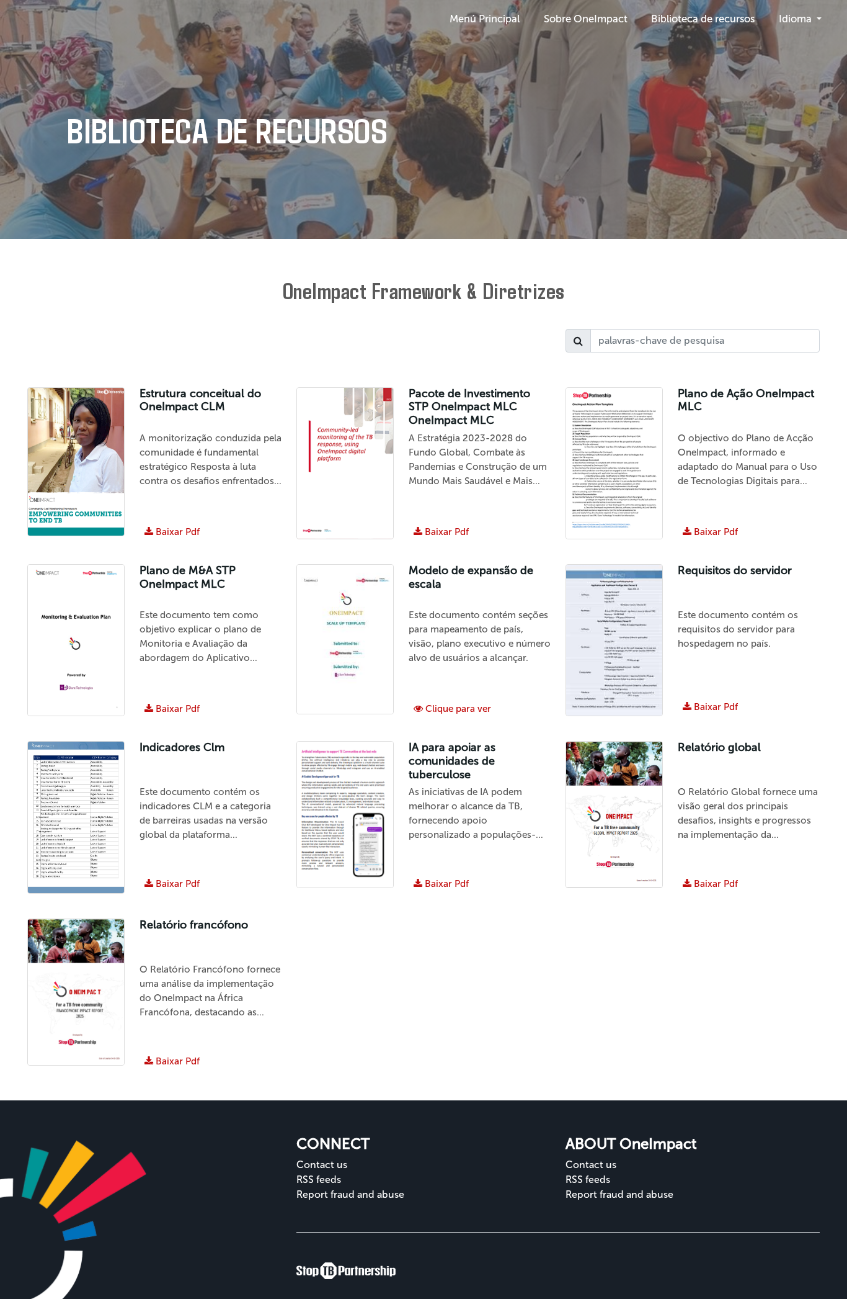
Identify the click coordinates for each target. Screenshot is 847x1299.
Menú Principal (485, 18)
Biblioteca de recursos (703, 18)
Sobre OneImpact (585, 18)
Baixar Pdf (172, 883)
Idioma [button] (796, 18)
